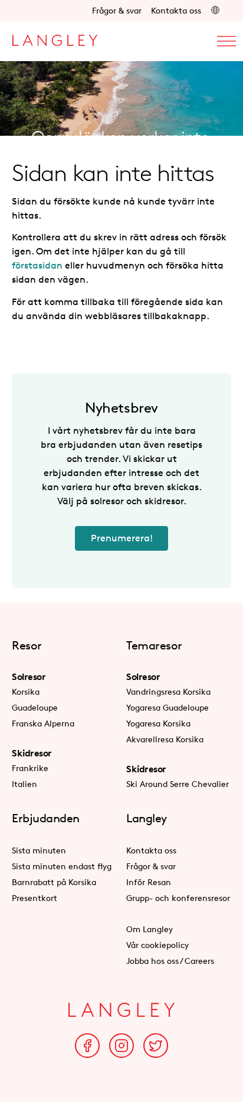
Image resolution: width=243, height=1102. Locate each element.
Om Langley (149, 929)
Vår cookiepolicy (157, 945)
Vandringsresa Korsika (168, 691)
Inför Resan (148, 882)
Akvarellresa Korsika (164, 739)
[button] (215, 10)
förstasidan (37, 265)
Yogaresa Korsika (158, 723)
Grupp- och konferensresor (178, 898)
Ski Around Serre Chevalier (177, 784)
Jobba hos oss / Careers (170, 961)
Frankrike (30, 768)
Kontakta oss (176, 10)
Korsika (26, 691)
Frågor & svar (117, 10)
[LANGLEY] (54, 37)
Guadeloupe (35, 707)
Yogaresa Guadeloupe (167, 707)
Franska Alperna (43, 723)
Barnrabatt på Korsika (54, 882)
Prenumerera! (122, 538)
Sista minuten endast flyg (61, 866)
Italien (24, 784)
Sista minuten (39, 850)
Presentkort (34, 898)
